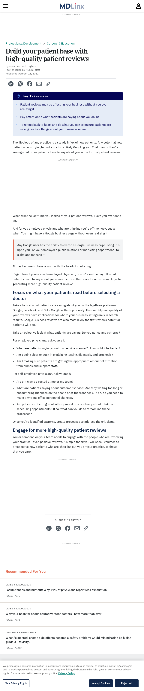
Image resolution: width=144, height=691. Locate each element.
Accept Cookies (101, 683)
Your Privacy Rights (16, 683)
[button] (48, 84)
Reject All (126, 683)
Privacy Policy (66, 673)
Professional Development (23, 43)
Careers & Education (61, 43)
